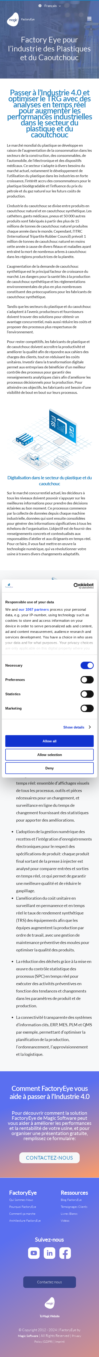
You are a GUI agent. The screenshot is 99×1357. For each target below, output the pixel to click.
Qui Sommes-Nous (21, 1200)
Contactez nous (49, 1282)
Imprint (60, 1341)
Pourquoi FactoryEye (22, 1206)
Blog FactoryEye (71, 1200)
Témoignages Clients (74, 1206)
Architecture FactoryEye (25, 1220)
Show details (73, 727)
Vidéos (65, 1220)
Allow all (49, 741)
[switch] (87, 679)
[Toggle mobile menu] (89, 18)
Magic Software (28, 1336)
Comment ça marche (22, 1213)
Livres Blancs (69, 1213)
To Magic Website (49, 1316)
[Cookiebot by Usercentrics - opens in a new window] (73, 586)
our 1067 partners (34, 609)
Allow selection (49, 754)
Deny (49, 768)
